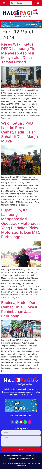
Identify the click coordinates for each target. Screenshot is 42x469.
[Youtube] (21, 422)
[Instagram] (30, 422)
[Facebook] (12, 422)
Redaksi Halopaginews (13, 455)
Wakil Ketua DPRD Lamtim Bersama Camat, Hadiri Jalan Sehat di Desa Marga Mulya (19, 132)
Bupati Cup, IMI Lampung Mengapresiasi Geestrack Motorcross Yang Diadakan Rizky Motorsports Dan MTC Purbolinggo (21, 223)
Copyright (11, 458)
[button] (4, 3)
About (35, 455)
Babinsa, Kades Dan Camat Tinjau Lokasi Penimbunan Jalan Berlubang (19, 309)
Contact (28, 455)
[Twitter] (17, 422)
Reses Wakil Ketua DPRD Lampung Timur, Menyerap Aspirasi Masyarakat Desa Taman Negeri (21, 53)
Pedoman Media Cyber (26, 458)
